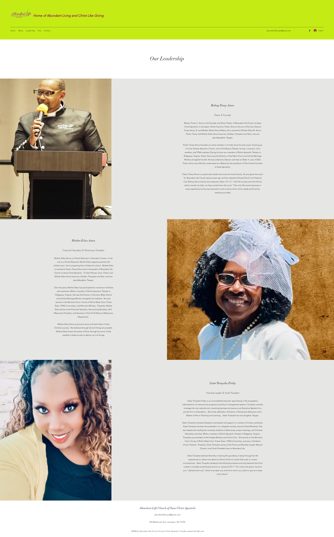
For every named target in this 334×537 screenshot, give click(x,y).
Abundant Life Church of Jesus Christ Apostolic (167, 508)
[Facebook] (309, 30)
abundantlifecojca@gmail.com (279, 30)
